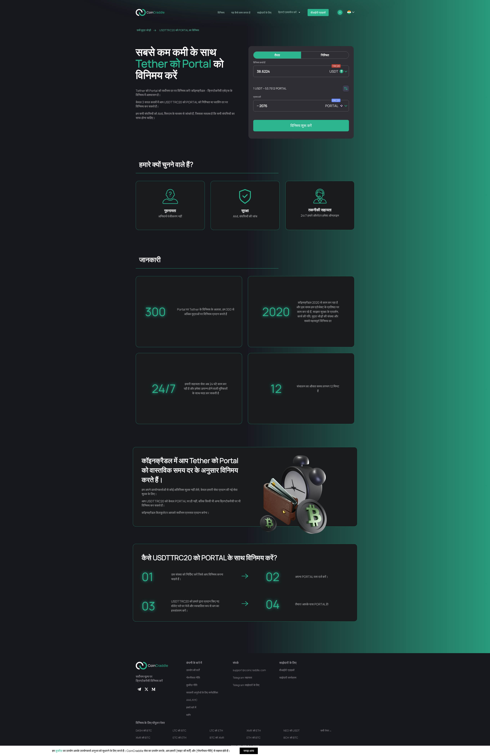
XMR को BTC (143, 737)
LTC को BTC (179, 730)
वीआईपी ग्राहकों (318, 12)
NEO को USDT (291, 730)
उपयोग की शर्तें (193, 670)
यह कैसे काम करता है (240, 12)
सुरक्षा (245, 210)
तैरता (277, 55)
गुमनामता (170, 210)
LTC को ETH (216, 730)
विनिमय (221, 12)
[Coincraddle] (152, 12)
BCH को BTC (290, 737)
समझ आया (248, 751)
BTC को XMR (217, 737)
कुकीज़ (59, 751)
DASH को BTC (144, 730)
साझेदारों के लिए (264, 12)
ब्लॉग (188, 715)
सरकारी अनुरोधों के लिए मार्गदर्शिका (202, 692)
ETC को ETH (179, 737)
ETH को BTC (254, 737)
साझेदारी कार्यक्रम (287, 677)
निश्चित (325, 55)
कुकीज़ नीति (192, 685)
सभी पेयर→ (326, 730)
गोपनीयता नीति (193, 677)
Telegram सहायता (242, 677)
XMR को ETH (254, 730)
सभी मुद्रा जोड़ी (144, 30)
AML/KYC (192, 700)
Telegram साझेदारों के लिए (246, 685)
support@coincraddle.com (249, 670)
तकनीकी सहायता (320, 209)
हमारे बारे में (191, 707)
